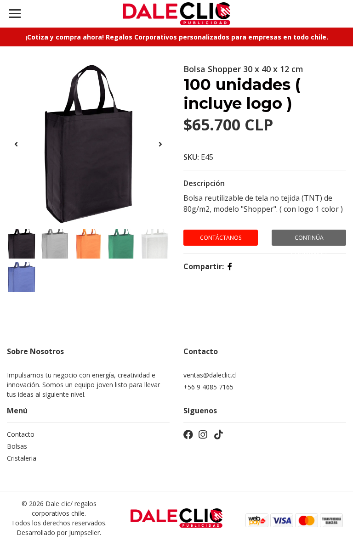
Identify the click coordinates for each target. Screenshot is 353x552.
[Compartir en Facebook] (230, 266)
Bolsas (17, 446)
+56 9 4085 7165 (208, 387)
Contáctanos (220, 238)
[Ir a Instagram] (203, 436)
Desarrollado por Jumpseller (58, 532)
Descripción (204, 183)
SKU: (191, 157)
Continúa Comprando (309, 240)
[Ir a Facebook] (188, 436)
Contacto (20, 434)
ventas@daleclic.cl (210, 375)
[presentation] (16, 144)
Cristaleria (21, 458)
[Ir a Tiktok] (218, 436)
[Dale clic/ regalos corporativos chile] (177, 14)
